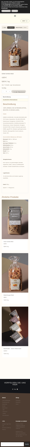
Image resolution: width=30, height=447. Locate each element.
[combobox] (12, 444)
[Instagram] (12, 389)
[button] (15, 16)
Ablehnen (15, 10)
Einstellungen (8, 4)
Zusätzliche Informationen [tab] (10, 99)
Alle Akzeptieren (6, 10)
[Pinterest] (17, 389)
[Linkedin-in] (15, 389)
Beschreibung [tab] (7, 97)
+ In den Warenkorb (19, 92)
